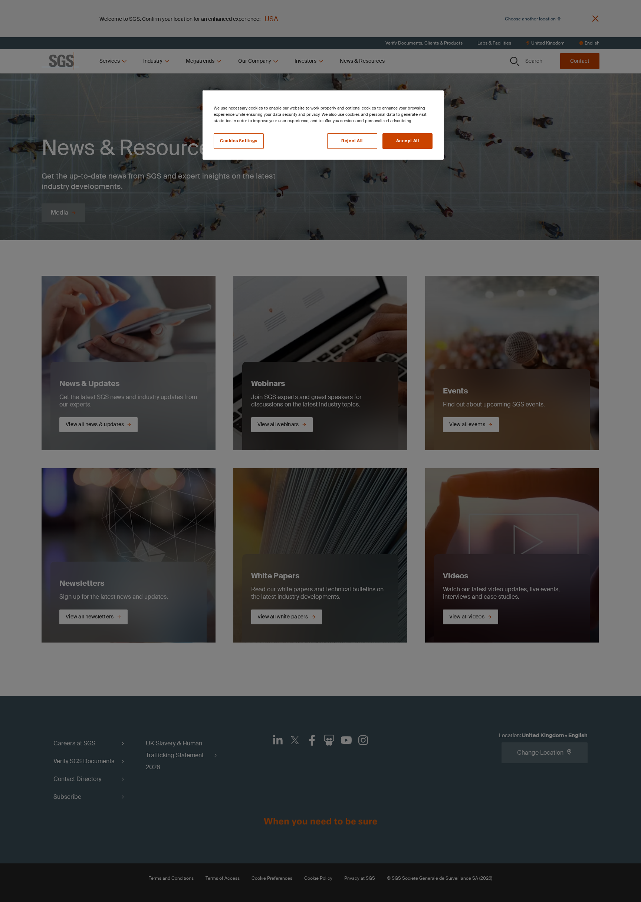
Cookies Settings (238, 141)
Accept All (407, 141)
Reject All (352, 141)
